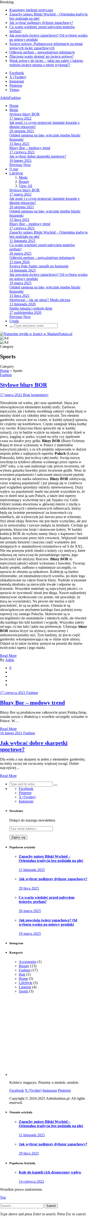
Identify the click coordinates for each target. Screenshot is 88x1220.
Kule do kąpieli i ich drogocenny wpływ (50, 1172)
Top (3, 1197)
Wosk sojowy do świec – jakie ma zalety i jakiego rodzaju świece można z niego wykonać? (46, 63)
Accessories (27, 962)
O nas (13, 169)
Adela (9, 660)
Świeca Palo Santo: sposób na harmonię (39, 266)
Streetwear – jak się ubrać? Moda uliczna (39, 300)
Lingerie (25, 987)
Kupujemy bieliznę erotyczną (31, 10)
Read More (8, 729)
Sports (23, 991)
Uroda (14, 321)
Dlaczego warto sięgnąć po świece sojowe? (41, 56)
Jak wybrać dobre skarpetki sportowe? (37, 156)
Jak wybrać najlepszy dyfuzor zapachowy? (41, 23)
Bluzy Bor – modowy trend (29, 148)
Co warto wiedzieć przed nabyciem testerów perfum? (46, 899)
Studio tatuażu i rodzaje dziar (30, 308)
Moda (13, 110)
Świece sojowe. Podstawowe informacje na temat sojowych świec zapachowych (46, 46)
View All (25, 186)
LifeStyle (16, 173)
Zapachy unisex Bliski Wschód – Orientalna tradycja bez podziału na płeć (51, 858)
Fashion (6, 375)
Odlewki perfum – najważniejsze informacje (42, 52)
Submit (51, 1206)
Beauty (24, 182)
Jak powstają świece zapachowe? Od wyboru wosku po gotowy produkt (48, 922)
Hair (22, 974)
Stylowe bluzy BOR (24, 114)
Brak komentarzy (36, 395)
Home (14, 106)
